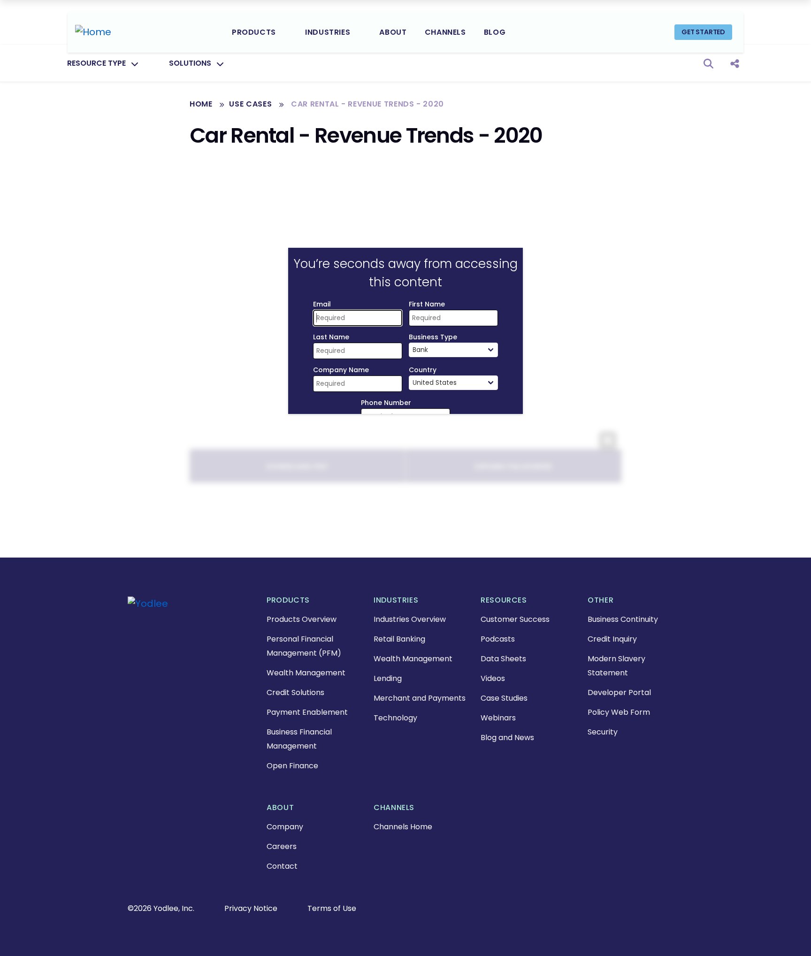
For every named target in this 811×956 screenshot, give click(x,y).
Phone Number (386, 402)
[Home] (93, 32)
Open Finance (292, 765)
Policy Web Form (619, 712)
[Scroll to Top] (21, 934)
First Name (427, 304)
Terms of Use (331, 908)
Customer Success (515, 619)
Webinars (498, 717)
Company (285, 826)
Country (422, 370)
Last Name (331, 337)
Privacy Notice (250, 908)
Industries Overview (410, 619)
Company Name (341, 370)
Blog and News (507, 737)
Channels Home (403, 826)
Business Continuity (623, 619)
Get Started (703, 32)
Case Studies (504, 698)
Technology (395, 717)
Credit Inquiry (612, 639)
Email (322, 304)
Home (201, 104)
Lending (388, 678)
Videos (493, 678)
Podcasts (498, 639)
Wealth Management (306, 672)
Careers (282, 846)
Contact (282, 866)
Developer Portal (619, 692)
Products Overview (302, 619)
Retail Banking (399, 639)
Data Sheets (503, 658)
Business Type (433, 337)
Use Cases (250, 104)
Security (603, 732)
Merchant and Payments (420, 698)
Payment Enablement (307, 712)
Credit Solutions (295, 692)
